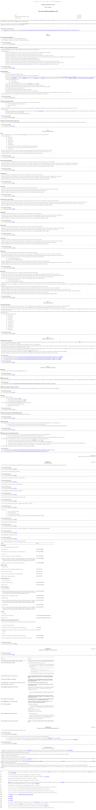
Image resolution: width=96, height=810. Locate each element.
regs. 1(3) (58, 356)
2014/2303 (31, 794)
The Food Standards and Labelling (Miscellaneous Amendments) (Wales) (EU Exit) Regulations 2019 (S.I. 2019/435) (28, 383)
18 (5, 701)
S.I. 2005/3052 (19, 794)
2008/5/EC (75, 78)
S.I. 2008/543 (63, 761)
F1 (60, 341)
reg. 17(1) (7, 356)
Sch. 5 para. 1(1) (53, 383)
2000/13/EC (43, 78)
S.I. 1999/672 (62, 782)
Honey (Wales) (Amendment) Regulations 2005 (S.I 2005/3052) (32, 761)
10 (6, 534)
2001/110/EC (30, 83)
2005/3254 (24, 794)
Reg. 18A (5, 383)
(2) (24, 134)
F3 (30, 351)
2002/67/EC (70, 78)
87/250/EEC (14, 78)
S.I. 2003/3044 (70, 750)
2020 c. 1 (49, 383)
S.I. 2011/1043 (46, 776)
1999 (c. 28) (90, 771)
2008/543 (27, 794)
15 (18, 402)
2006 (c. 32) (37, 783)
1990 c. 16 (30, 758)
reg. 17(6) (7, 359)
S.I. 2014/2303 (93, 761)
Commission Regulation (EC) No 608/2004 (85, 78)
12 (20, 398)
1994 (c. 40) (49, 771)
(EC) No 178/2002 (25, 23)
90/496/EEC (24, 78)
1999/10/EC (36, 78)
